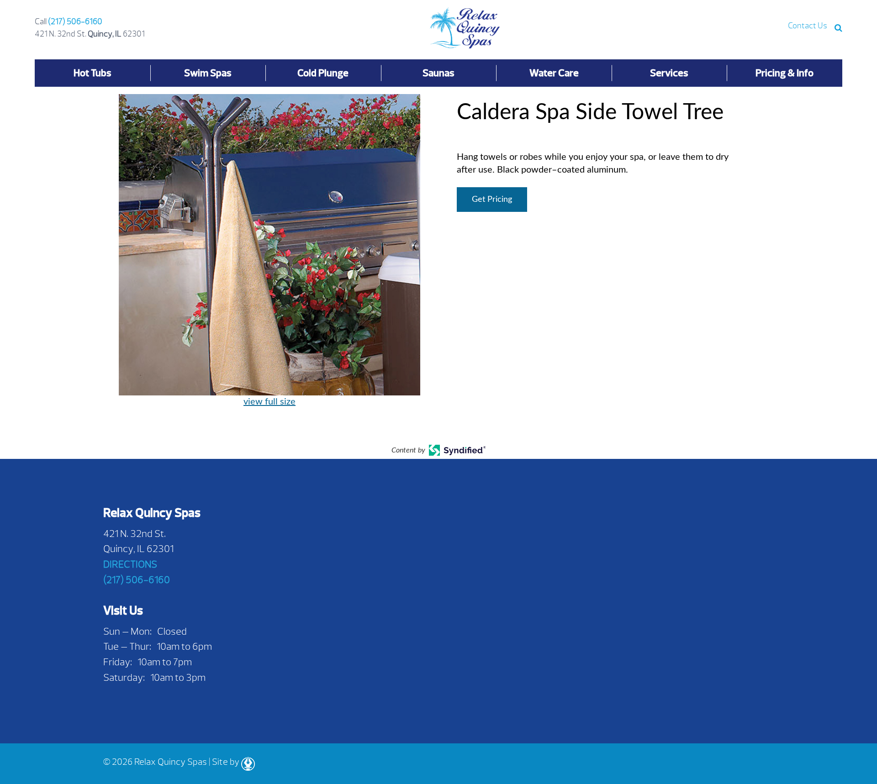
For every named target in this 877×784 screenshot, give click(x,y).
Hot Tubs (92, 72)
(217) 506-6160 (75, 21)
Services (669, 72)
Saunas (438, 72)
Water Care (554, 72)
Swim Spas (208, 72)
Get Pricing (492, 199)
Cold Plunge (323, 72)
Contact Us (807, 26)
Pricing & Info (784, 72)
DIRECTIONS (130, 564)
